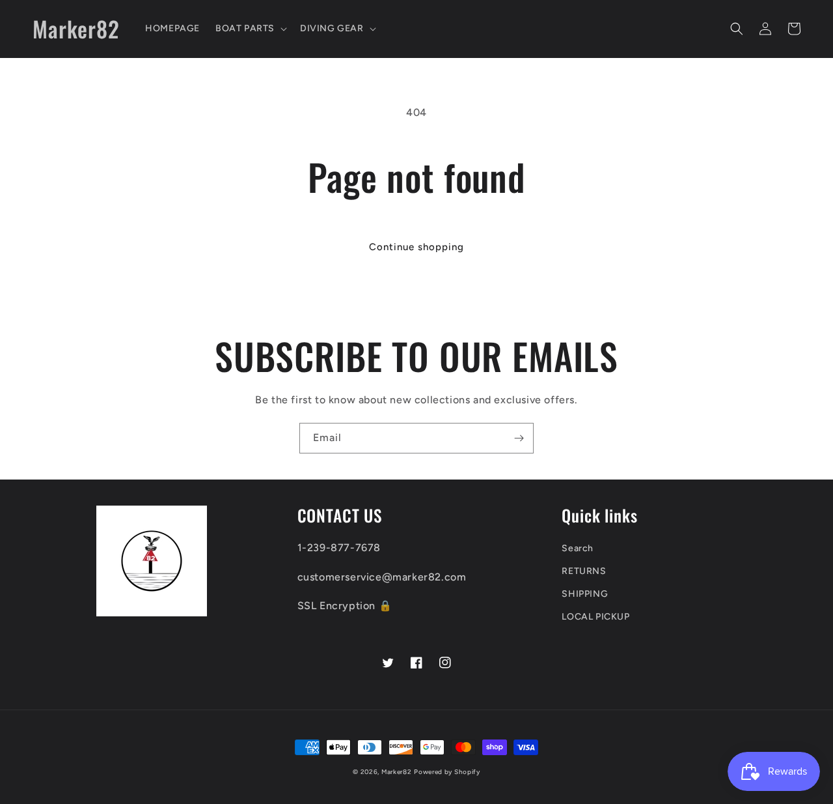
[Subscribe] (518, 438)
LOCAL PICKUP (595, 616)
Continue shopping (416, 247)
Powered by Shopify (447, 772)
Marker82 (396, 772)
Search (578, 548)
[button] (250, 28)
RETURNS (584, 571)
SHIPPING (585, 593)
